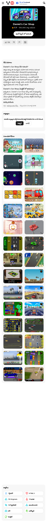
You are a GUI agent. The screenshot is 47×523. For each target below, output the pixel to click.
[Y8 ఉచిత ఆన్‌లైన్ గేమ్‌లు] (10, 3)
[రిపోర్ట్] (19, 42)
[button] (8, 102)
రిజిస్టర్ (20, 123)
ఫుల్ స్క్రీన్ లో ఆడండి (23, 34)
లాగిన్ (28, 123)
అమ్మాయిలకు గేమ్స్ (12, 106)
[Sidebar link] (3, 3)
